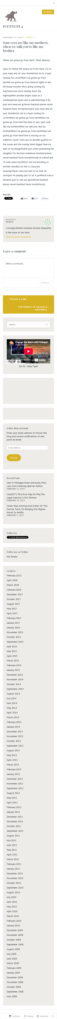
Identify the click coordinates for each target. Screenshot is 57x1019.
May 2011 (12, 849)
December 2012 (15, 778)
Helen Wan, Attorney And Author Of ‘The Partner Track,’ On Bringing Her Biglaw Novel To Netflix (27, 509)
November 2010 (15, 878)
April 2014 (12, 712)
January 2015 (13, 669)
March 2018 (13, 584)
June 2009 (12, 958)
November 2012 (15, 783)
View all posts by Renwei (18, 236)
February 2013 (14, 769)
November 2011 (15, 821)
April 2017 (12, 613)
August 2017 (13, 603)
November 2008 (15, 982)
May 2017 (12, 608)
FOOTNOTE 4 (13, 26)
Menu (49, 12)
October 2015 (14, 637)
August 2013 (13, 750)
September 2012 (15, 788)
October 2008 (14, 986)
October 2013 (14, 740)
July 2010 (11, 897)
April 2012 (12, 802)
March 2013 (13, 764)
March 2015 (13, 660)
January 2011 (13, 868)
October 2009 (14, 939)
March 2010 (13, 916)
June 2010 (12, 901)
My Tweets (12, 556)
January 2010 (13, 925)
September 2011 (15, 830)
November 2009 (15, 934)
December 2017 (15, 594)
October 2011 (14, 826)
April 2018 (12, 580)
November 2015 (15, 632)
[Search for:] (54, 3)
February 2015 (14, 665)
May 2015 (12, 651)
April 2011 (12, 854)
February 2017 (14, 618)
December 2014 (15, 674)
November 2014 (15, 679)
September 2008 (15, 991)
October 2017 (14, 599)
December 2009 (15, 930)
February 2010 (14, 920)
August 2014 (13, 693)
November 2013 (15, 736)
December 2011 (15, 816)
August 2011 (13, 835)
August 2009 (13, 949)
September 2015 (15, 641)
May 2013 (12, 755)
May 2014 (12, 707)
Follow (13, 457)
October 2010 (14, 882)
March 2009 (13, 963)
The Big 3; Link (17, 299)
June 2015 (12, 646)
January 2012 (13, 811)
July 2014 (11, 698)
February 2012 (14, 807)
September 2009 (15, 944)
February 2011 (14, 863)
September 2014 (15, 688)
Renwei (29, 37)
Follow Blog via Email (17, 428)
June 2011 (12, 845)
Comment (45, 283)
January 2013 (13, 774)
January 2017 (13, 622)
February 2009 (14, 967)
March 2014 (13, 717)
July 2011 (11, 840)
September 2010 (15, 887)
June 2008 (12, 996)
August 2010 (13, 892)
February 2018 (14, 589)
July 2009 (11, 953)
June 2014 (12, 703)
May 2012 (12, 797)
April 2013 (12, 759)
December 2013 (15, 731)
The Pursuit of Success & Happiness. (33, 308)
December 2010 (15, 873)
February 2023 (14, 575)
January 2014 (13, 726)
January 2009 (13, 972)
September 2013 (15, 745)
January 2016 (13, 627)
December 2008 (15, 977)
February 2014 (14, 722)
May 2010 (12, 906)
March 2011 (13, 859)
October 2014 (14, 684)
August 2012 (13, 793)
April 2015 (12, 655)
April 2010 (12, 911)
